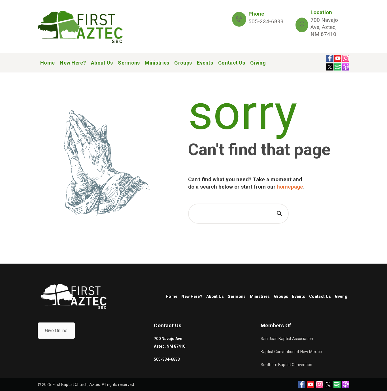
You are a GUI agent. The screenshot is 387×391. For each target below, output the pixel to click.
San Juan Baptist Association (287, 338)
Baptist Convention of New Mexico (291, 351)
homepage (290, 186)
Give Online (56, 330)
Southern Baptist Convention (286, 364)
